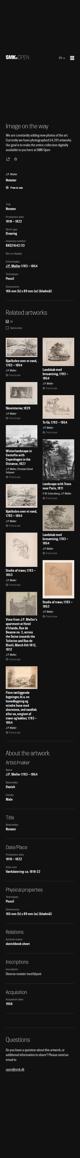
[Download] (9, 159)
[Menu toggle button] (72, 58)
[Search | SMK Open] (17, 58)
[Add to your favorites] (16, 159)
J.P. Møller (13, 266)
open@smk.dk (15, 1069)
